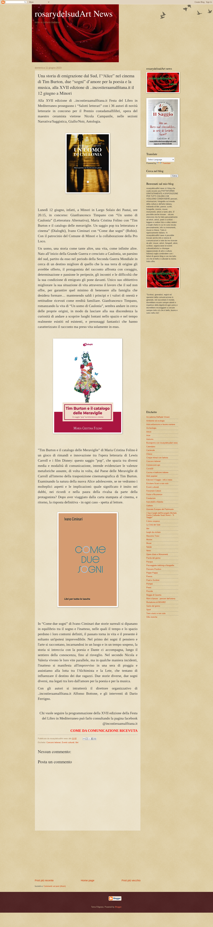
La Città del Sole (153, 525)
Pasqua (149, 562)
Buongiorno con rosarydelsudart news (162, 443)
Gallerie (149, 506)
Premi (148, 587)
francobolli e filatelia (154, 502)
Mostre (149, 539)
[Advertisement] (88, 854)
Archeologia (151, 428)
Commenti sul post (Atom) (55, 886)
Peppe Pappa (152, 573)
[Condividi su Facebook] (92, 738)
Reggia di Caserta (153, 595)
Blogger (118, 907)
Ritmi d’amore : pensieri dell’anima (160, 599)
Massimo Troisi (152, 536)
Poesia (149, 576)
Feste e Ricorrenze (154, 494)
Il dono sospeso (153, 521)
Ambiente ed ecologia (155, 421)
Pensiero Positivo (153, 569)
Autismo (149, 439)
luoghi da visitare (153, 532)
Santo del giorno (153, 606)
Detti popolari (151, 476)
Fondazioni (150, 498)
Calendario (150, 447)
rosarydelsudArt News (74, 13)
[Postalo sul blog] (86, 738)
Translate (166, 163)
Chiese (149, 454)
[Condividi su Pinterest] (95, 738)
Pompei (149, 584)
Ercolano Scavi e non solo (157, 483)
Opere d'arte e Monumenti (157, 554)
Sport (148, 610)
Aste (148, 435)
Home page (87, 880)
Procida (149, 591)
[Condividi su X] (89, 738)
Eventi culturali (68, 742)
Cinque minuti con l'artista (157, 458)
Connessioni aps (153, 465)
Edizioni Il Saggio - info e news (159, 480)
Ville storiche (151, 617)
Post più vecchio (131, 880)
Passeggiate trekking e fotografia (160, 565)
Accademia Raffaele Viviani (158, 417)
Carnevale (150, 450)
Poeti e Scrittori (152, 580)
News (148, 550)
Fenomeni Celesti (153, 491)
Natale (149, 547)
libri (76, 742)
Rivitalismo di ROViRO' (156, 602)
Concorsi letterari (54, 742)
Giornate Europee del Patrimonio (160, 509)
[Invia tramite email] (84, 738)
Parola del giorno (153, 558)
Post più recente (44, 880)
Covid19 (149, 469)
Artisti (148, 432)
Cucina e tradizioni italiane (157, 472)
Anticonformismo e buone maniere (160, 424)
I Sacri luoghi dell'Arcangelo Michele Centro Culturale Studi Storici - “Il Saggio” (161, 515)
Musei (148, 543)
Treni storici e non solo (155, 613)
